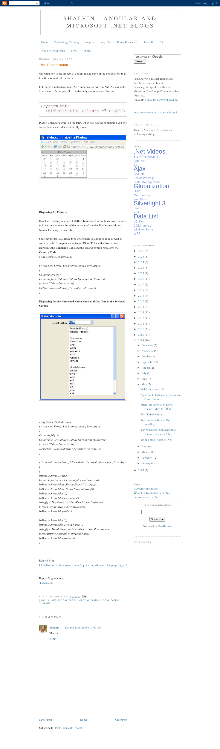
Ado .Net (139, 173)
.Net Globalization (53, 64)
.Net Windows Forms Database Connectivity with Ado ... (158, 432)
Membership (142, 195)
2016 (141, 295)
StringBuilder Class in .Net (156, 439)
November (148, 351)
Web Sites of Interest (53, 50)
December (148, 345)
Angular (90, 42)
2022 (141, 273)
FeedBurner (165, 526)
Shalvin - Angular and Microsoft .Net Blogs (110, 21)
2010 (141, 329)
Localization (110, 600)
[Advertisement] (64, 707)
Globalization (89, 600)
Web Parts (140, 199)
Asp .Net (106, 42)
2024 (141, 262)
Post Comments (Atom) (68, 728)
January (146, 463)
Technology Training (66, 42)
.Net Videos (149, 151)
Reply (53, 639)
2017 (141, 290)
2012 (141, 318)
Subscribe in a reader (146, 488)
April (145, 446)
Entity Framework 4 (146, 156)
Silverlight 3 (149, 203)
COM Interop (142, 225)
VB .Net (139, 221)
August (146, 367)
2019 (141, 284)
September (148, 362)
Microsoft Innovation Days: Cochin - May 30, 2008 (157, 407)
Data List (146, 216)
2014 (141, 307)
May (145, 384)
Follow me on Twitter (146, 497)
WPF (137, 233)
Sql (136, 178)
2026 (141, 251)
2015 (141, 301)
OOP (137, 191)
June (145, 379)
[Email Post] (83, 596)
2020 (141, 279)
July (144, 373)
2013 (141, 312)
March (146, 452)
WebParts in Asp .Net (153, 389)
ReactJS (148, 42)
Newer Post (45, 720)
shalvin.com (46, 583)
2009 (141, 335)
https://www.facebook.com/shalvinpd (155, 112)
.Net (136, 208)
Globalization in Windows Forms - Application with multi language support (83, 565)
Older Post (121, 720)
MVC (74, 50)
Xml (136, 212)
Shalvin (44, 603)
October (146, 356)
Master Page (146, 178)
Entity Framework (127, 42)
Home (44, 42)
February (147, 457)
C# (161, 42)
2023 (141, 268)
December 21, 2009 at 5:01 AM (83, 627)
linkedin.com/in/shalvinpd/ (163, 100)
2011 (141, 323)
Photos (88, 50)
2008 (141, 340)
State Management (147, 182)
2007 (141, 470)
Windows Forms (144, 229)
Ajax (140, 168)
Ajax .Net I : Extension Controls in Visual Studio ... (161, 397)
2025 (141, 256)
